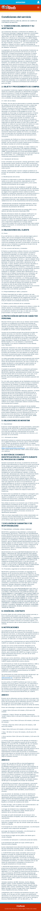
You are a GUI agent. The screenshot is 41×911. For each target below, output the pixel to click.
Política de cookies (31, 908)
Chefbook (20, 906)
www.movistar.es (7, 677)
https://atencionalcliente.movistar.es (13, 448)
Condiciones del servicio (11, 908)
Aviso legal (22, 908)
